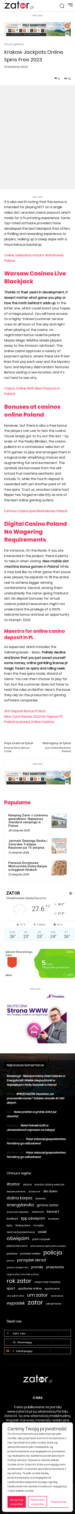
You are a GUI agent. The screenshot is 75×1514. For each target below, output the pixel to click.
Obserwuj (62, 1342)
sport (11, 1288)
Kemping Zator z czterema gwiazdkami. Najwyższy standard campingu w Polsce (28, 820)
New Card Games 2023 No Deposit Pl (33, 716)
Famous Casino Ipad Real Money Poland (35, 511)
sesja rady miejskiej (47, 1282)
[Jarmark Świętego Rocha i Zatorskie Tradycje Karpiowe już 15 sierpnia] (59, 845)
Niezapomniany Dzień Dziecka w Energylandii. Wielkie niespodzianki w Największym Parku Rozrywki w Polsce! (36, 1080)
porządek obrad (31, 1260)
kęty (9, 1225)
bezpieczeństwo (16, 1191)
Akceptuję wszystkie (16, 1502)
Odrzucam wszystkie (37, 1502)
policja (52, 1252)
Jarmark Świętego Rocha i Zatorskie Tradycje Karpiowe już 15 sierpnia (27, 844)
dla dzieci (50, 1191)
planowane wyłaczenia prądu (48, 1246)
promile (37, 1267)
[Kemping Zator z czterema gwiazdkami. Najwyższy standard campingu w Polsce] (59, 820)
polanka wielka (30, 1254)
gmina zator (48, 1205)
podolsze (12, 1253)
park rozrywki (41, 1239)
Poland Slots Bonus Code (17, 749)
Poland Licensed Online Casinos (29, 721)
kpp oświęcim (33, 1218)
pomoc (10, 1260)
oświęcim (18, 1238)
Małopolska (22, 1225)
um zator (37, 1295)
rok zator (19, 1281)
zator (35, 1302)
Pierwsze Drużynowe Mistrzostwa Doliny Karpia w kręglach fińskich (27, 866)
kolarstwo (38, 1212)
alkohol (27, 1184)
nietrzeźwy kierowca (21, 1232)
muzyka (38, 1225)
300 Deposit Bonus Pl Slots (25, 711)
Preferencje (58, 1502)
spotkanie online (30, 1288)
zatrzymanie (53, 1303)
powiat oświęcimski (17, 1267)
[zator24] (18, 5)
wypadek (16, 1303)
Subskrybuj (60, 1350)
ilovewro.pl (14, 1076)
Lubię (64, 1333)
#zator (13, 1184)
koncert (53, 1211)
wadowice (57, 1295)
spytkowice (52, 1288)
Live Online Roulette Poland (58, 749)
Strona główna (14, 44)
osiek (42, 1232)
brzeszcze (34, 1191)
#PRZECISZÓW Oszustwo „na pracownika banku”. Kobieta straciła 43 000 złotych (35, 1098)
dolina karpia (19, 1198)
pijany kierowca (17, 1246)
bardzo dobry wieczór (50, 1184)
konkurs (12, 1218)
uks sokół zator (15, 1295)
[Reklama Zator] (35, 1017)
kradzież (53, 1218)
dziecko (40, 1198)
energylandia (20, 1205)
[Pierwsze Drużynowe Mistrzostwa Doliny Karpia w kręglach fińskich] (59, 868)
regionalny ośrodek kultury (23, 1274)
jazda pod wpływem (18, 1212)
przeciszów (55, 1267)
